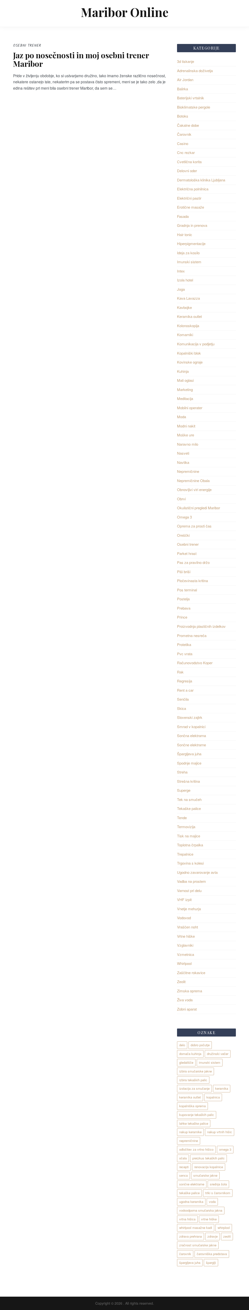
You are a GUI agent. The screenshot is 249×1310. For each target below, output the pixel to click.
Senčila (183, 699)
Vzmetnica (185, 954)
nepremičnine (188, 1140)
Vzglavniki (185, 945)
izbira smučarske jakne (195, 1071)
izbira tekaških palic (193, 1080)
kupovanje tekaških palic (196, 1114)
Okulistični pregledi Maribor (198, 507)
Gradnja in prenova (192, 225)
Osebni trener (188, 544)
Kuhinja (183, 371)
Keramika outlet (189, 316)
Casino (182, 143)
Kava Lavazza (188, 298)
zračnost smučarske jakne (197, 1245)
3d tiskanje (185, 61)
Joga (181, 289)
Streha (182, 771)
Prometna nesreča (191, 635)
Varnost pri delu (189, 890)
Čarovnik (184, 134)
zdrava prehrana (190, 1236)
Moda (181, 416)
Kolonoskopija (188, 325)
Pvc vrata (184, 653)
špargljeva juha (189, 1262)
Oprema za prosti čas (194, 525)
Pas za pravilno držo (193, 562)
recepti (184, 1167)
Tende (182, 817)
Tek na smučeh (189, 799)
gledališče (186, 1062)
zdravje (212, 1236)
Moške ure (185, 434)
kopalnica (213, 1097)
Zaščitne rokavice (191, 972)
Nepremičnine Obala (193, 480)
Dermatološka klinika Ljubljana (201, 179)
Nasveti (183, 453)
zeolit (227, 1236)
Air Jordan (185, 79)
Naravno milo (187, 444)
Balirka (182, 88)
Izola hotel (185, 279)
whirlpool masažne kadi (195, 1227)
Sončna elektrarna (191, 735)
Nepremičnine (188, 471)
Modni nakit (186, 425)
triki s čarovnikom (217, 1193)
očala (183, 1158)
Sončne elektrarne (191, 744)
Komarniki (185, 334)
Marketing (185, 389)
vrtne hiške (209, 1219)
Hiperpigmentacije (191, 243)
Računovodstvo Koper (195, 662)
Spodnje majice (189, 763)
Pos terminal (187, 589)
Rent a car (185, 690)
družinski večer (217, 1053)
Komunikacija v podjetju (195, 343)
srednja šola (218, 1184)
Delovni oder (187, 170)
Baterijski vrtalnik (190, 97)
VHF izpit (184, 899)
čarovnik (185, 1253)
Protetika (184, 644)
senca (183, 1175)
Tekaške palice (189, 808)
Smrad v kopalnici (191, 726)
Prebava (183, 608)
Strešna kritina (188, 781)
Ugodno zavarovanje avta (197, 872)
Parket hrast (186, 553)
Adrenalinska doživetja (195, 70)
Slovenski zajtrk (189, 717)
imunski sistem (209, 1062)
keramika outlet (190, 1097)
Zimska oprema (189, 990)
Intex (181, 270)
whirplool (224, 1227)
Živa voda (185, 999)
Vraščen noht (187, 926)
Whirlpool (184, 963)
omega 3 (225, 1149)
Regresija (184, 680)
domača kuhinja (190, 1053)
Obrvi (181, 498)
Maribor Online (125, 12)
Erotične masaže (190, 207)
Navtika (183, 462)
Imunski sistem (189, 261)
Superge (183, 790)
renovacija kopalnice (208, 1167)
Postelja (183, 598)
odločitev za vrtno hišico (196, 1149)
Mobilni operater (189, 407)
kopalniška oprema (192, 1106)
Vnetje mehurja (189, 908)
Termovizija (186, 826)
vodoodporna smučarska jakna (200, 1210)
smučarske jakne (205, 1175)
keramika (221, 1088)
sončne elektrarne (191, 1184)
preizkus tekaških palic (208, 1158)
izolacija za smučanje (194, 1088)
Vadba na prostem (191, 881)
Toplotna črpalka (190, 844)
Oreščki (183, 535)
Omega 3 (184, 516)
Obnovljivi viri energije (194, 489)
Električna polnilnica (192, 188)
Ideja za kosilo (188, 252)
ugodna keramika (191, 1201)
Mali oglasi (185, 380)
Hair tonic (184, 234)
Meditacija (185, 398)
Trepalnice (185, 854)
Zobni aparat (187, 1009)
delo (182, 1045)
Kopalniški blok (189, 353)
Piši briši (183, 571)
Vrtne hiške (186, 936)
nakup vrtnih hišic (219, 1132)
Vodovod (184, 917)
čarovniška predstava (212, 1253)
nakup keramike (190, 1132)
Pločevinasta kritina (192, 580)
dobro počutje (200, 1045)
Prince (182, 617)
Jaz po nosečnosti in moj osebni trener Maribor (81, 59)
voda (212, 1201)
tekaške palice (189, 1193)
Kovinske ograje (190, 362)
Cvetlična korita (189, 161)
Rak (180, 671)
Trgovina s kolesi (190, 863)
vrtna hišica (187, 1219)
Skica (181, 708)
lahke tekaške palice (193, 1123)
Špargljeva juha (189, 753)
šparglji (211, 1262)
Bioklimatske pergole (193, 107)
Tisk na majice (188, 835)
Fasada (183, 216)
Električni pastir (189, 198)
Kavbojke (184, 307)
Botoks (182, 116)
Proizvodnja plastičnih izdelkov (201, 626)
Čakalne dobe (188, 125)
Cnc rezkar (186, 152)
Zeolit (181, 981)
